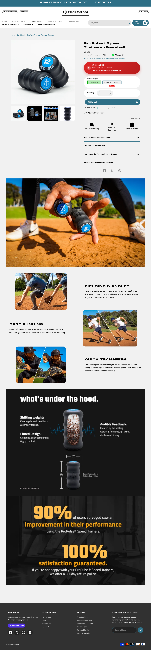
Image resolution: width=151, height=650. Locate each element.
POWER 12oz (94, 82)
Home (13, 35)
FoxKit (138, 118)
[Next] (112, 3)
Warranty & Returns (84, 620)
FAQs (44, 620)
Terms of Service (83, 630)
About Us (46, 626)
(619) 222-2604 (24, 12)
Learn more (119, 108)
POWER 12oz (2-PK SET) (112, 82)
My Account (46, 617)
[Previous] (39, 3)
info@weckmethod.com (10, 12)
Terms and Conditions (85, 623)
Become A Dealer (83, 633)
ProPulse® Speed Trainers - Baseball (40, 35)
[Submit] (140, 630)
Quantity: (90, 92)
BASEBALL (21, 35)
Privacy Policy (82, 626)
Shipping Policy (83, 617)
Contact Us (46, 623)
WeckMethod (15, 644)
